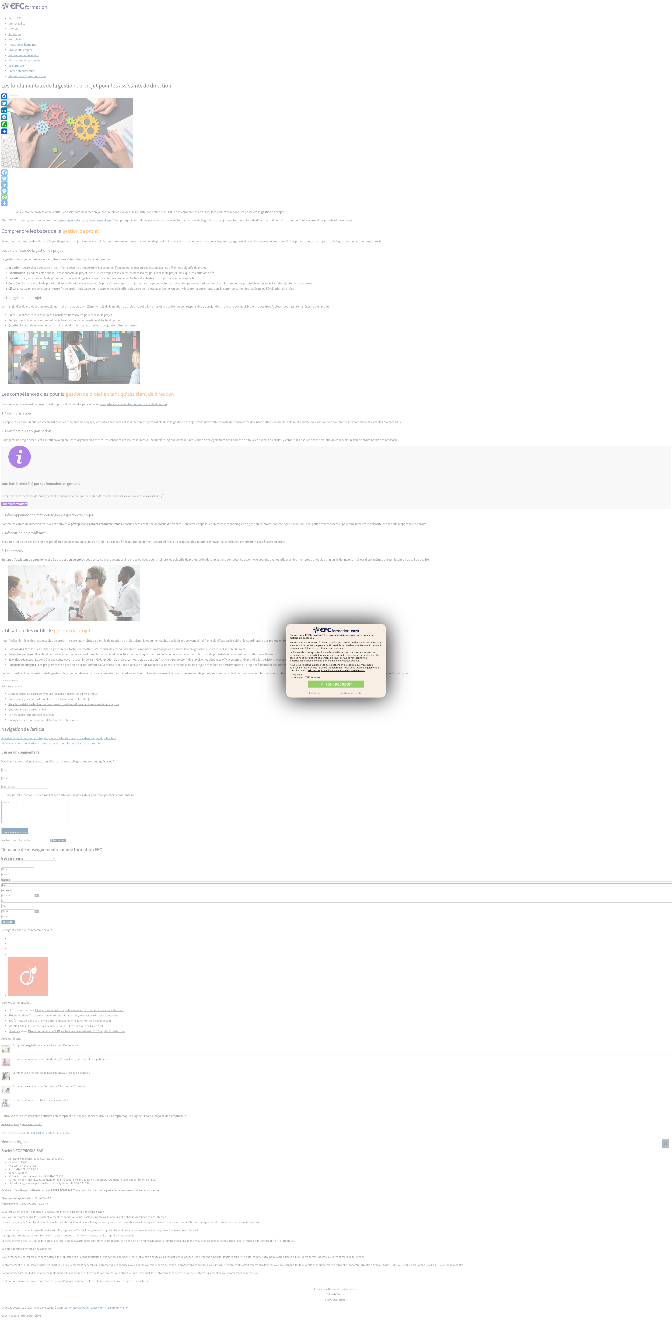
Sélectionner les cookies (351, 693)
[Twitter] (4, 103)
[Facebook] (4, 96)
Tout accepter (338, 683)
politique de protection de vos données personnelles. (336, 670)
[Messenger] (4, 117)
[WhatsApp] (4, 124)
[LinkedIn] (4, 110)
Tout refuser (314, 693)
